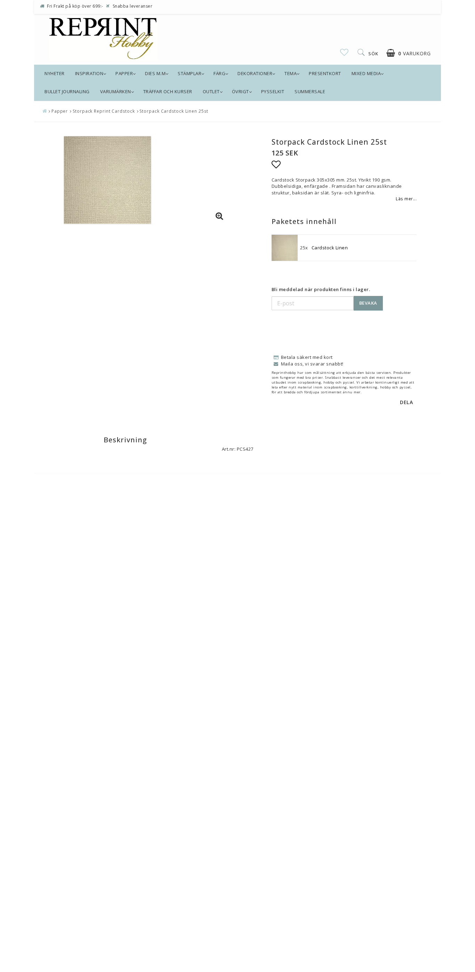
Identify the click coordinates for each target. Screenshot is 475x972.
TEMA (290, 73)
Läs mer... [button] (406, 198)
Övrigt (240, 91)
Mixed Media (366, 73)
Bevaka (368, 303)
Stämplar (189, 73)
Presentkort (325, 73)
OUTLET (211, 91)
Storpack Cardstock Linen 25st (173, 111)
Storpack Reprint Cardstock (104, 111)
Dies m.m (155, 73)
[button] (344, 52)
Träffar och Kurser (167, 91)
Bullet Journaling (67, 91)
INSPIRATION (89, 73)
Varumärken (115, 91)
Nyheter (55, 73)
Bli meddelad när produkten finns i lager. (321, 289)
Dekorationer (255, 73)
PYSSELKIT (272, 91)
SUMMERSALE (310, 91)
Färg (219, 73)
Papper (124, 73)
